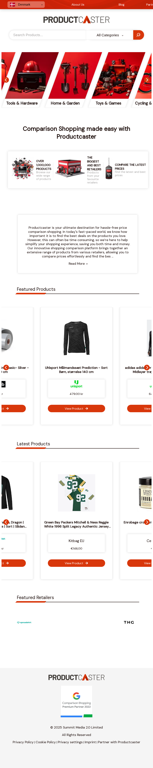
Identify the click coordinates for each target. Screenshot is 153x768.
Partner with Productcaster (119, 742)
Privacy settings (70, 742)
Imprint (90, 742)
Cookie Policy (46, 742)
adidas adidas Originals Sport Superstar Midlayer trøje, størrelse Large (93, 370)
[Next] (147, 80)
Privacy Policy (23, 742)
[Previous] (6, 80)
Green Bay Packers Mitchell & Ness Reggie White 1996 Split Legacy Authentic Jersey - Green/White (71, 526)
